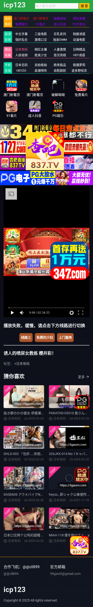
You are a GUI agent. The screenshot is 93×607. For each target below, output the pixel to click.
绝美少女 (41, 55)
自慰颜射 (60, 70)
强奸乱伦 (21, 39)
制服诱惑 (79, 34)
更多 (81, 377)
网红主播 (41, 49)
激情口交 (41, 39)
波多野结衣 (79, 70)
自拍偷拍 (41, 65)
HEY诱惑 (79, 55)
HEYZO (21, 70)
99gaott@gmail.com (65, 574)
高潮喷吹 (41, 70)
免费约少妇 (44, 337)
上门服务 (65, 337)
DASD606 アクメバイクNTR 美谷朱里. (31, 494)
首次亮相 (60, 55)
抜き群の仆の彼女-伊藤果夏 (24, 413)
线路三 (26, 337)
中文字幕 (21, 34)
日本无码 (21, 65)
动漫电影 (79, 39)
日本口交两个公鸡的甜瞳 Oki (25, 535)
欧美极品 (60, 65)
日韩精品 (79, 49)
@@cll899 (11, 574)
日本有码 (21, 49)
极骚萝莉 (79, 65)
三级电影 (41, 34)
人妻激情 (60, 49)
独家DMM (60, 39)
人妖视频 (21, 55)
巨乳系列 (60, 34)
